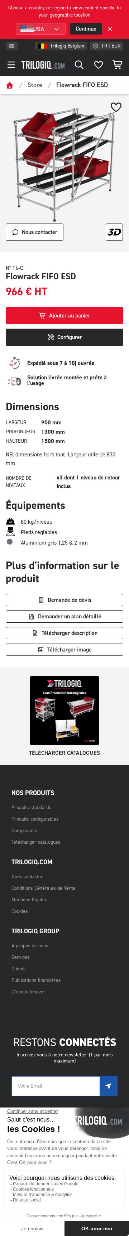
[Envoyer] (109, 1086)
